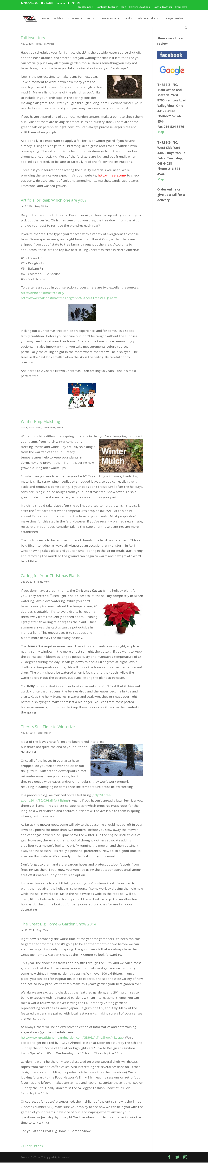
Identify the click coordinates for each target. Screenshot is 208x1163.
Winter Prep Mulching (40, 421)
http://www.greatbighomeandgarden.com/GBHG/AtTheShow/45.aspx (72, 1037)
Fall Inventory (33, 37)
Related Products (147, 18)
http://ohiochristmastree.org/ (42, 293)
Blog (123, 7)
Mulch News (48, 427)
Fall (44, 43)
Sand (127, 18)
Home (45, 18)
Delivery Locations (139, 7)
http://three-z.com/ (112, 175)
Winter (50, 43)
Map (160, 132)
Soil (89, 18)
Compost (73, 18)
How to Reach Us (162, 7)
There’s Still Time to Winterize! (48, 726)
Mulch (57, 18)
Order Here (181, 7)
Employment (85, 7)
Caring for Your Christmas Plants (50, 575)
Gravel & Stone (108, 18)
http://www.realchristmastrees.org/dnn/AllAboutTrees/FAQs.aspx (69, 298)
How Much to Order (107, 7)
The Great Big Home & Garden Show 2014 (58, 924)
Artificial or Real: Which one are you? (53, 200)
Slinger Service (174, 18)
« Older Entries (32, 1146)
